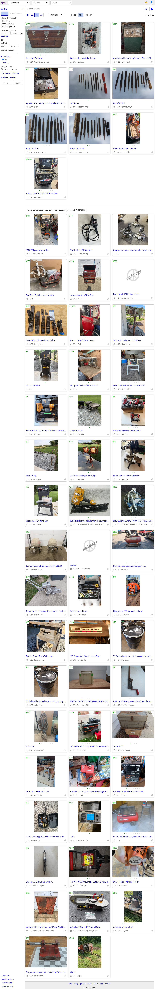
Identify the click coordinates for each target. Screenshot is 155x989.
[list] (27, 15)
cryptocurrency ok (10, 69)
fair (5, 59)
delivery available (10, 66)
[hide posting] (64, 61)
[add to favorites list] (27, 61)
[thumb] (32, 15)
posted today (8, 24)
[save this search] (151, 9)
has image (7, 21)
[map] (41, 15)
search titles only (10, 18)
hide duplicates (9, 26)
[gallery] (36, 15)
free (5, 43)
